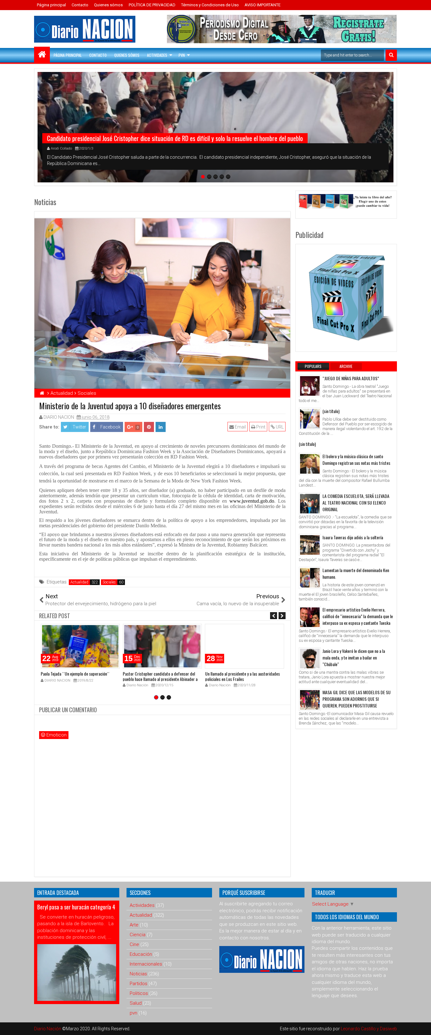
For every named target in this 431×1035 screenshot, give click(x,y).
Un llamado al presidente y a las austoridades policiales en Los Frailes (242, 676)
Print (260, 426)
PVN (182, 55)
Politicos (139, 993)
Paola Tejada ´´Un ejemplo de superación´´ (75, 673)
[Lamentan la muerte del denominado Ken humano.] (310, 578)
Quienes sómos (108, 5)
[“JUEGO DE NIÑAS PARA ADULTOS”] (310, 386)
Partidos (138, 983)
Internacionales (146, 964)
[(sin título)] (310, 419)
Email (240, 426)
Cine (134, 944)
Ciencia (137, 934)
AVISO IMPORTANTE (262, 5)
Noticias (138, 974)
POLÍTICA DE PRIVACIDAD (152, 5)
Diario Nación (48, 1028)
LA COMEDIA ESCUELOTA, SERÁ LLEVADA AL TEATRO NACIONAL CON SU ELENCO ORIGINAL (355, 502)
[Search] (391, 55)
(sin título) (330, 411)
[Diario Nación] (42, 54)
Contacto (80, 5)
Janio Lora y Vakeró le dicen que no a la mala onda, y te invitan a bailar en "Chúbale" (353, 657)
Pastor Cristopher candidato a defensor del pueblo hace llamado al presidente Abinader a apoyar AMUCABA (160, 679)
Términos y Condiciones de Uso (210, 5)
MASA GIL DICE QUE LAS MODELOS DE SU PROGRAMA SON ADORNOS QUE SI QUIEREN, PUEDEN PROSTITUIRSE (356, 699)
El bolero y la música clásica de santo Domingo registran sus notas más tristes (356, 459)
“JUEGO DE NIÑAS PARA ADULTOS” (350, 378)
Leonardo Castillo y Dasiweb (369, 1028)
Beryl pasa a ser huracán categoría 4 (76, 907)
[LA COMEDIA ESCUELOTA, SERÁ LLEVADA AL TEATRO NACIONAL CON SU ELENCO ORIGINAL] (310, 503)
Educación (141, 954)
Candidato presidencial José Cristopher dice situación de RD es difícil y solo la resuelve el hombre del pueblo (175, 138)
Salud (136, 1003)
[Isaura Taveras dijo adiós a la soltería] (310, 545)
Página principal (51, 5)
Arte (134, 925)
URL (279, 426)
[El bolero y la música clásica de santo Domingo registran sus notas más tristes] (310, 464)
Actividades (157, 55)
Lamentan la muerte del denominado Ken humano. (355, 573)
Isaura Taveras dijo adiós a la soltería (352, 537)
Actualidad (79, 582)
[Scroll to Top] (421, 1025)
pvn (133, 1013)
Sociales (109, 582)
